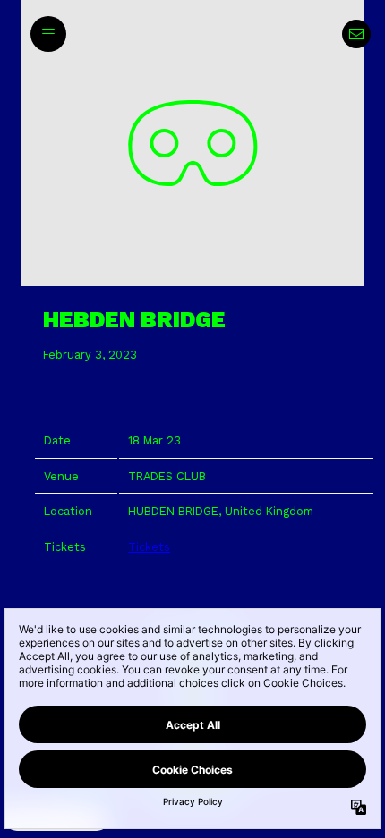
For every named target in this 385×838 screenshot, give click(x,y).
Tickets (149, 547)
